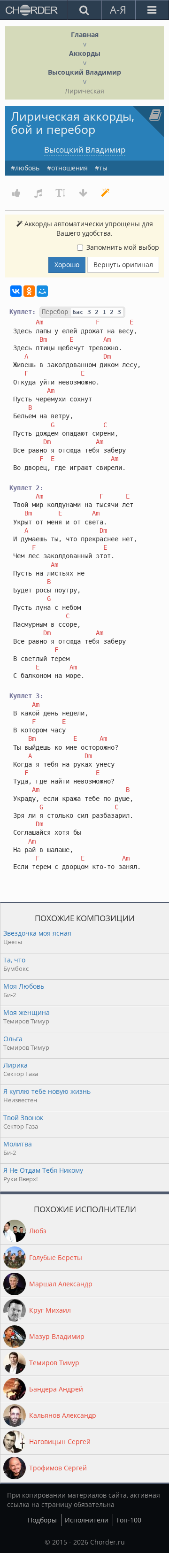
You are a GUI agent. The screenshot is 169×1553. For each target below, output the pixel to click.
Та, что (14, 959)
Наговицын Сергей (60, 1441)
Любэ (37, 1230)
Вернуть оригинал (123, 264)
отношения (69, 167)
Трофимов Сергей (58, 1467)
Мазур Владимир (56, 1336)
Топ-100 (128, 1519)
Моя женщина (26, 1012)
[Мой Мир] (42, 291)
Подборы (42, 1519)
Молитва (17, 1143)
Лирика (15, 1065)
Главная (85, 34)
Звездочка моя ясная (37, 933)
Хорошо (66, 264)
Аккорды (84, 53)
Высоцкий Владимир (84, 72)
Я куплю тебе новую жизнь (47, 1091)
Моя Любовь (23, 986)
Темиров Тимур (54, 1362)
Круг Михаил (50, 1310)
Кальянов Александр (62, 1415)
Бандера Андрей (56, 1388)
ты (103, 167)
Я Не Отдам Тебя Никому (43, 1170)
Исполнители (86, 1519)
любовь (27, 167)
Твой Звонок (23, 1117)
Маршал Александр (60, 1283)
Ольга (13, 1038)
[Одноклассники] (29, 291)
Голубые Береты (55, 1257)
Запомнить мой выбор (122, 247)
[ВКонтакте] (16, 291)
